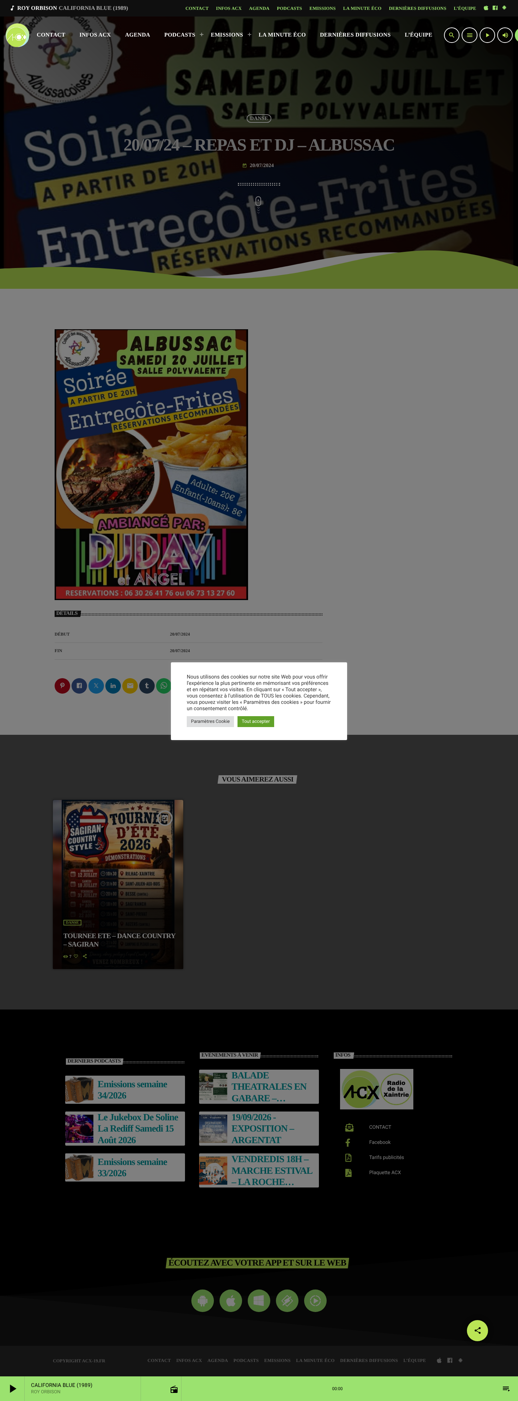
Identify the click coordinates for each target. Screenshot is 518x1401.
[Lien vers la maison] (17, 35)
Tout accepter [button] (256, 721)
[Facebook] (495, 8)
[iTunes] (486, 8)
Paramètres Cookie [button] (210, 721)
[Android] (504, 8)
